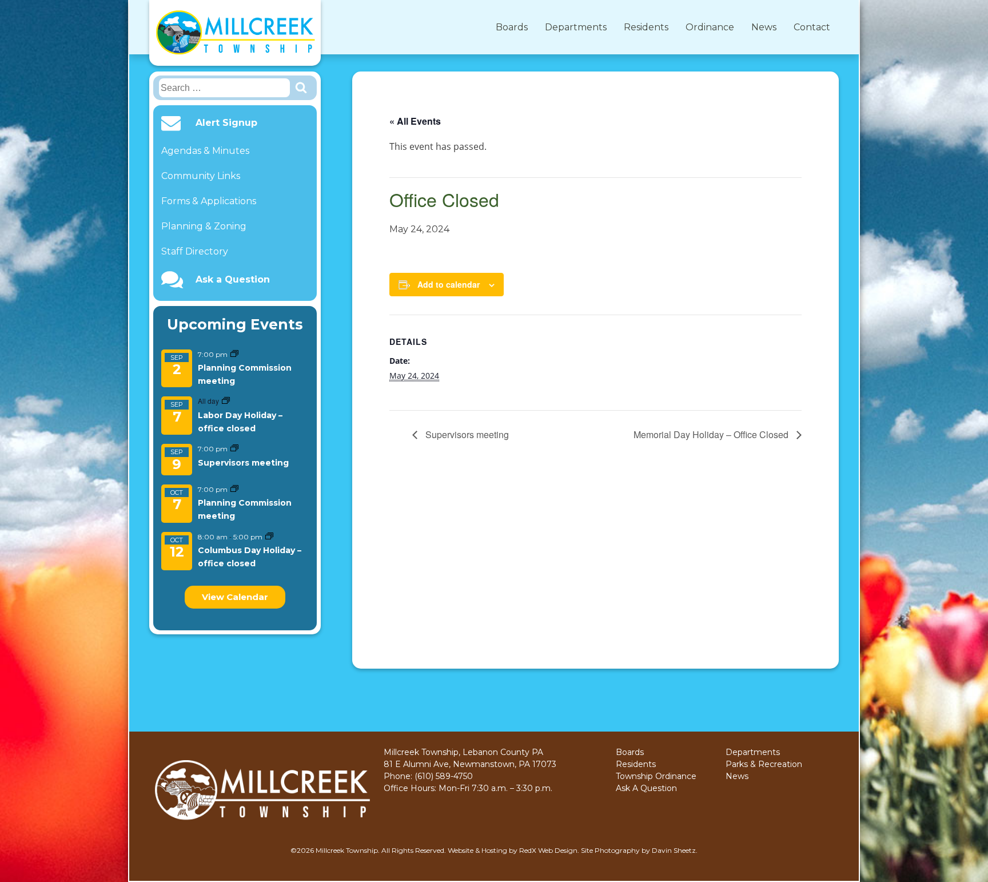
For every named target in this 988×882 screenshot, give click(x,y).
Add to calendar (448, 284)
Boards (512, 27)
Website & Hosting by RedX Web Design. (513, 850)
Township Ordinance (656, 776)
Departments (576, 27)
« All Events (415, 121)
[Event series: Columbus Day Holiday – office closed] (269, 537)
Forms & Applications (208, 201)
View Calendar (235, 596)
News (763, 27)
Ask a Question (233, 279)
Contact (812, 27)
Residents (646, 27)
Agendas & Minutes (205, 150)
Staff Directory (194, 251)
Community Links (200, 175)
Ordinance (710, 27)
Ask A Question (646, 788)
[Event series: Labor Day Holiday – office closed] (226, 401)
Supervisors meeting (243, 463)
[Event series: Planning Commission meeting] (234, 354)
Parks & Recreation (764, 764)
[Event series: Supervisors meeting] (234, 448)
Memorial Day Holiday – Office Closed (712, 434)
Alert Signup (226, 123)
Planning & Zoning (203, 226)
